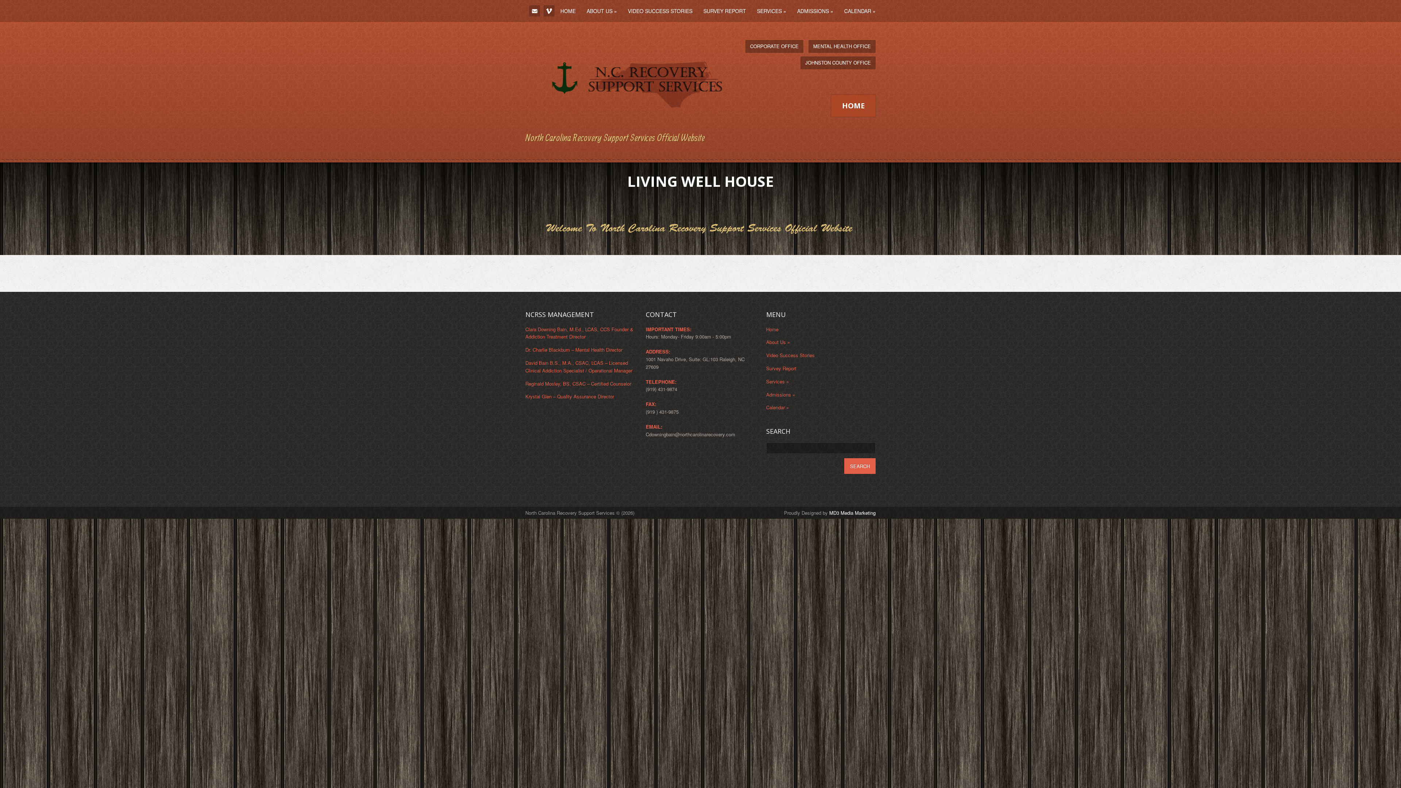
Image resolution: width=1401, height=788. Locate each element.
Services (771, 11)
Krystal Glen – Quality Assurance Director (569, 396)
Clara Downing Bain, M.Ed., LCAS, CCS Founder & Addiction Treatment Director (579, 333)
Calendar (860, 11)
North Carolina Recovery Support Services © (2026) (579, 512)
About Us (602, 11)
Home (568, 11)
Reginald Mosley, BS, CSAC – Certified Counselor (578, 383)
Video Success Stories (660, 11)
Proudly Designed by (830, 512)
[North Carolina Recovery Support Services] (625, 123)
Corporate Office (774, 46)
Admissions (815, 11)
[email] (534, 11)
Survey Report (724, 11)
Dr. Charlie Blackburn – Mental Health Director (573, 349)
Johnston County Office (838, 62)
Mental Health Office (842, 46)
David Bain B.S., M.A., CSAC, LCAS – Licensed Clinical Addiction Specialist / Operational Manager (578, 366)
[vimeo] (549, 11)
